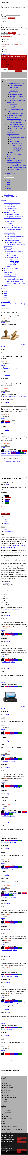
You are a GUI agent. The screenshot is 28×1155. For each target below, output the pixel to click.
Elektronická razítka (15, 123)
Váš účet (3, 1106)
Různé (11, 153)
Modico (9, 182)
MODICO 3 (3, 771)
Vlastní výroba (11, 190)
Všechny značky (10, 179)
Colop (8, 181)
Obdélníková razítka (16, 85)
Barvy (11, 139)
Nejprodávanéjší (5, 302)
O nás (5, 1082)
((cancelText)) (4, 18)
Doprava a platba (9, 177)
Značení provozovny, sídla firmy (16, 283)
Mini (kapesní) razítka (13, 134)
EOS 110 (2, 1039)
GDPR (5, 1101)
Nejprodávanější (8, 1087)
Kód (2, 483)
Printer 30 (3, 433)
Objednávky (7, 1113)
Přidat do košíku (5, 320)
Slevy (5, 1084)
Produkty (7, 81)
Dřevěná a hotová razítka (15, 124)
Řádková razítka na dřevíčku (18, 126)
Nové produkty (8, 1085)
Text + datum (13, 104)
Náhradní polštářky (16, 143)
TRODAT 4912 (4, 378)
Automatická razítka (14, 119)
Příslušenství (11, 136)
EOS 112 (2, 744)
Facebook (6, 1074)
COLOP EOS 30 (4, 797)
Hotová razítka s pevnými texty (16, 244)
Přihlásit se (7, 39)
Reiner (8, 184)
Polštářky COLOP (17, 147)
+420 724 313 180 (16, 34)
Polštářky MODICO (18, 149)
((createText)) (11, 18)
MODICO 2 (3, 933)
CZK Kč (6, 49)
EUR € (5, 51)
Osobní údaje (7, 1111)
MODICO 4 (3, 907)
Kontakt (3, 34)
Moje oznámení (8, 1118)
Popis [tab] (5, 530)
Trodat (9, 188)
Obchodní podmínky (10, 1097)
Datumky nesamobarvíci (17, 113)
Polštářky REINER (17, 151)
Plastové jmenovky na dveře (18, 167)
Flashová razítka (11, 158)
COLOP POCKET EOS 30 (7, 1012)
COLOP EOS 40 (4, 878)
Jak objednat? (8, 175)
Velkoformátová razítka (14, 154)
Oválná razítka (14, 91)
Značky (3, 288)
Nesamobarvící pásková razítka (13, 227)
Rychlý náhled (14, 369)
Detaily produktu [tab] (8, 532)
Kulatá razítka (14, 87)
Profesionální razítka (14, 93)
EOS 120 (3, 852)
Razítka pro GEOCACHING (14, 160)
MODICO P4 (4, 986)
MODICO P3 (4, 645)
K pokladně (4, 69)
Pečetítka (9, 156)
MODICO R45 (4, 619)
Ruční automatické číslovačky (18, 121)
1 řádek (2, 353)
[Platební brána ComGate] (12, 461)
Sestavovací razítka (12, 117)
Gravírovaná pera (15, 164)
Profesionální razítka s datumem (16, 216)
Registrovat (7, 41)
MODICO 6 (3, 959)
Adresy (6, 1116)
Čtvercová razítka (15, 89)
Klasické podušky (15, 141)
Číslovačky (13, 108)
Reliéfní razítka (11, 173)
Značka (3, 485)
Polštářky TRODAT (18, 145)
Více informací (5, 1146)
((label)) (3, 16)
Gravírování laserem (14, 162)
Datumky (12, 106)
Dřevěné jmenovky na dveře (18, 166)
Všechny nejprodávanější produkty (11, 455)
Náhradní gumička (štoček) (18, 138)
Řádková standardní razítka (16, 83)
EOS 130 (3, 718)
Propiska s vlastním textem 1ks (9, 312)
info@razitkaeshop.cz (7, 36)
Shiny (8, 186)
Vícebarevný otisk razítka (14, 115)
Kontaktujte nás (8, 1103)
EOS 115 (2, 671)
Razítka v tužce (11, 132)
